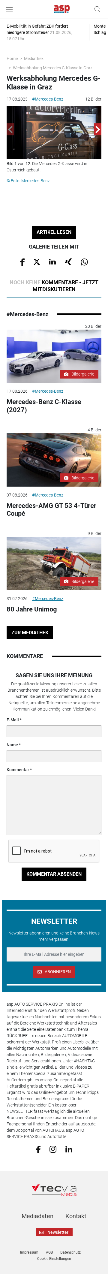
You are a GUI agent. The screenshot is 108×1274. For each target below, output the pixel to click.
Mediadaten (37, 1216)
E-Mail (13, 719)
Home (12, 58)
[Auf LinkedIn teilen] (52, 261)
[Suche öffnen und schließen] (96, 9)
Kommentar (18, 769)
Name (12, 744)
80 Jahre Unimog (32, 609)
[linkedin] (68, 1148)
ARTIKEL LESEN (54, 232)
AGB (49, 1252)
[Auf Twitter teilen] (37, 261)
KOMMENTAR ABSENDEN (54, 874)
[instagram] (53, 1148)
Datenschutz (70, 1252)
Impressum (29, 1252)
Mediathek (34, 58)
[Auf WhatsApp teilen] (84, 261)
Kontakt (75, 1216)
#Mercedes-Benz (47, 99)
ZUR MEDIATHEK (29, 632)
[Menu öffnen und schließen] (11, 9)
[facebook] (38, 1149)
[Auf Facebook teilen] (22, 261)
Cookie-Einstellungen (54, 1259)
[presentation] (10, 129)
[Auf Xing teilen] (68, 261)
